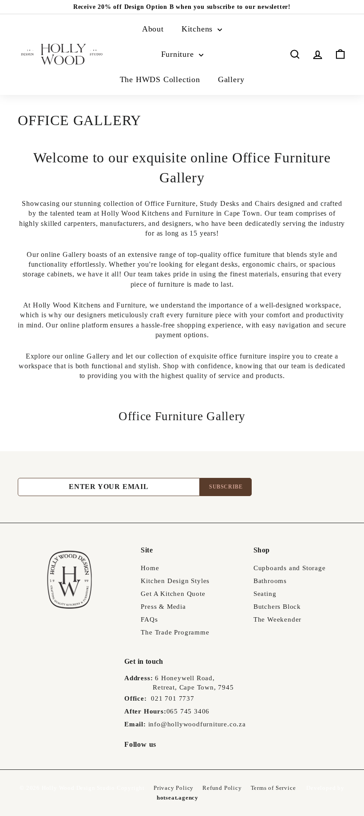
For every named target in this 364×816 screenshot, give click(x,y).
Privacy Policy (174, 787)
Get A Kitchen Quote (173, 593)
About (153, 28)
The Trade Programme (175, 632)
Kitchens (198, 28)
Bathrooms (270, 580)
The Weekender (277, 619)
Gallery (231, 79)
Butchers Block (277, 606)
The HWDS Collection (160, 79)
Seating (265, 593)
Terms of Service (273, 787)
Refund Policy (221, 787)
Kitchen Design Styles (175, 580)
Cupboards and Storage (289, 568)
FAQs (149, 619)
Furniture (179, 54)
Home (150, 568)
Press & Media (163, 606)
